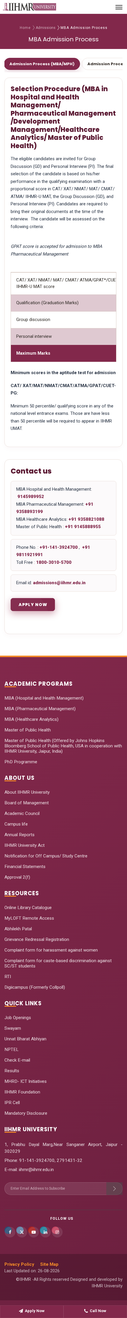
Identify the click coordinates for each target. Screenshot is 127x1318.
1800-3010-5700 (53, 562)
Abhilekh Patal (18, 928)
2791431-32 (69, 1160)
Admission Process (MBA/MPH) (41, 64)
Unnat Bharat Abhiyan (25, 1039)
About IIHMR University (27, 792)
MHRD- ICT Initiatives (25, 1081)
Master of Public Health (27, 730)
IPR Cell (12, 1102)
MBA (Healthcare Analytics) (31, 719)
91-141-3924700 (36, 1160)
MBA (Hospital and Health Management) (44, 698)
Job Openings (17, 1017)
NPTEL (11, 1049)
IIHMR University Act (24, 845)
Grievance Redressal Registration (36, 939)
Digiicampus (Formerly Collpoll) (34, 987)
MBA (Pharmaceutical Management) (40, 708)
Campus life (16, 824)
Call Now (98, 1311)
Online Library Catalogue (28, 907)
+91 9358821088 (86, 519)
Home (25, 28)
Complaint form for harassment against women (51, 950)
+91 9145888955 (83, 526)
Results (11, 1070)
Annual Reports (19, 834)
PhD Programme (20, 761)
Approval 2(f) (17, 877)
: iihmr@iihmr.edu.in (35, 1169)
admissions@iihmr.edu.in (59, 582)
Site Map (49, 1264)
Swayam (12, 1028)
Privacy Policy (19, 1264)
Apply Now (33, 605)
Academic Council (22, 813)
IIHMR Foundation (22, 1092)
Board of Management (26, 802)
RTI (7, 976)
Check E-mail (17, 1060)
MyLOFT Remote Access (29, 918)
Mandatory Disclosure (25, 1113)
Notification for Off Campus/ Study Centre (45, 856)
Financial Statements (24, 866)
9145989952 (30, 496)
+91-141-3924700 (59, 547)
